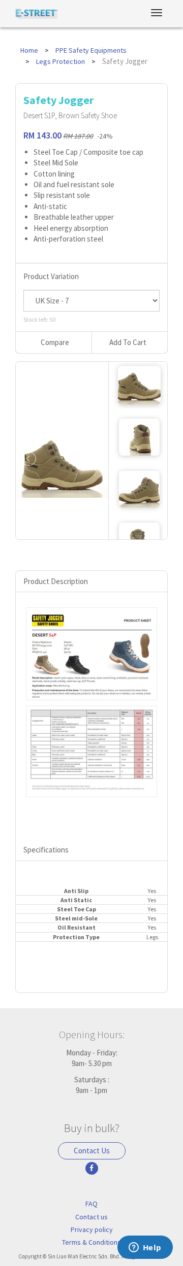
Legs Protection (60, 61)
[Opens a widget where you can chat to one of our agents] (145, 1248)
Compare (55, 342)
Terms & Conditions (91, 1242)
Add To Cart (127, 342)
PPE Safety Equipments (91, 50)
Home (29, 50)
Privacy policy (92, 1229)
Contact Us (92, 1150)
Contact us (91, 1216)
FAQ (91, 1203)
